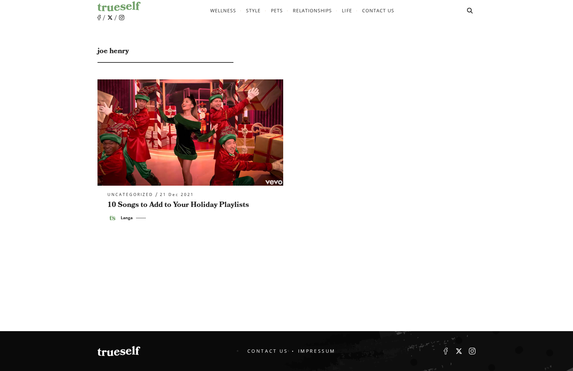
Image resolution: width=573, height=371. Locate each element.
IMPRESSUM (317, 351)
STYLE (253, 10)
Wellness (223, 10)
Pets (277, 10)
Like (99, 18)
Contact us (378, 10)
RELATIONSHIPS (312, 10)
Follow (110, 17)
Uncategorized (130, 194)
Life (347, 10)
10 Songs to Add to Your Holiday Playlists (178, 205)
